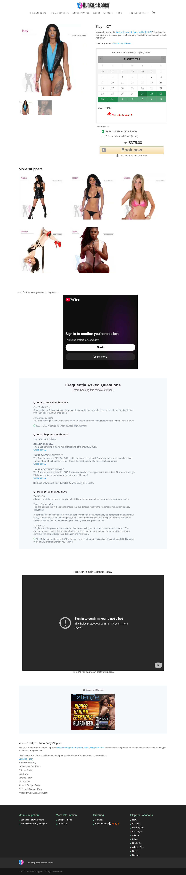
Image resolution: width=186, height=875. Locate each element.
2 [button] (132, 100)
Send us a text (107, 823)
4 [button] (151, 100)
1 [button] (122, 100)
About (96, 13)
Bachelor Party (26, 759)
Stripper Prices (81, 13)
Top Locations (137, 13)
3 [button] (142, 100)
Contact (108, 13)
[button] (100, 59)
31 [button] (111, 100)
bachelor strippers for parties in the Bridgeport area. (80, 747)
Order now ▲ (39, 449)
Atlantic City (138, 847)
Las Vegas (137, 831)
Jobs (119, 13)
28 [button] (150, 95)
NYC (134, 819)
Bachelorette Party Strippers (34, 823)
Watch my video (121, 43)
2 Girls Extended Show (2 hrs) (121, 136)
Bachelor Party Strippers (32, 819)
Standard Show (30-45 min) (121, 131)
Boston (135, 855)
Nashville (136, 843)
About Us (62, 823)
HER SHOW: (103, 126)
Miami (135, 839)
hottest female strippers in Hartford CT (134, 32)
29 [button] (161, 95)
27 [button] (142, 95)
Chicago (136, 823)
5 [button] (161, 100)
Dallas (135, 851)
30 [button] (101, 100)
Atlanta (135, 835)
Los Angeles (138, 827)
